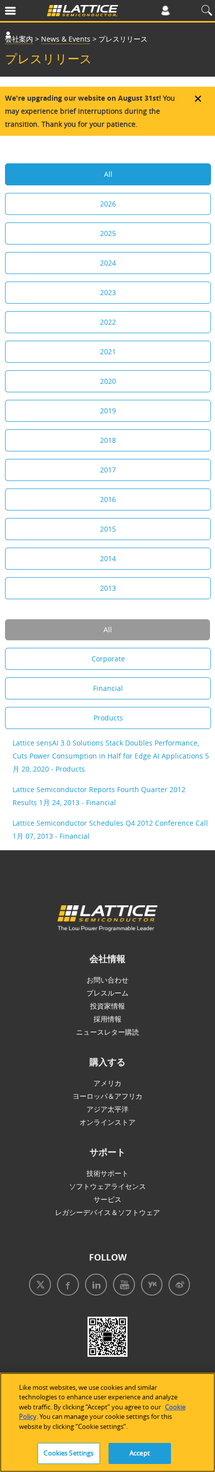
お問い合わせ (107, 980)
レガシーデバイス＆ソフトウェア (107, 1212)
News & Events (65, 39)
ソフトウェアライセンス (107, 1186)
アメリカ (108, 1083)
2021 (108, 351)
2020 (108, 381)
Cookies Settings (69, 1452)
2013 (108, 588)
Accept (140, 1452)
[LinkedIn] (94, 1286)
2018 (108, 440)
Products (108, 717)
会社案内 (19, 39)
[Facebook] (66, 1286)
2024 (108, 263)
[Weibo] (177, 1286)
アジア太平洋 (107, 1109)
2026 (108, 203)
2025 (108, 233)
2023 (108, 292)
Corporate (108, 658)
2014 (108, 558)
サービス (108, 1199)
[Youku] (149, 1286)
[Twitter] (38, 1286)
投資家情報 (107, 1006)
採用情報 (108, 1019)
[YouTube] (122, 1286)
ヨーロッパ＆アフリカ (107, 1096)
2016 (108, 499)
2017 (108, 469)
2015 (108, 529)
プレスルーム (107, 993)
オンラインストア (108, 1122)
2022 (108, 322)
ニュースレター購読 (107, 1032)
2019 (108, 410)
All (108, 174)
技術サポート (107, 1173)
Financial (108, 688)
